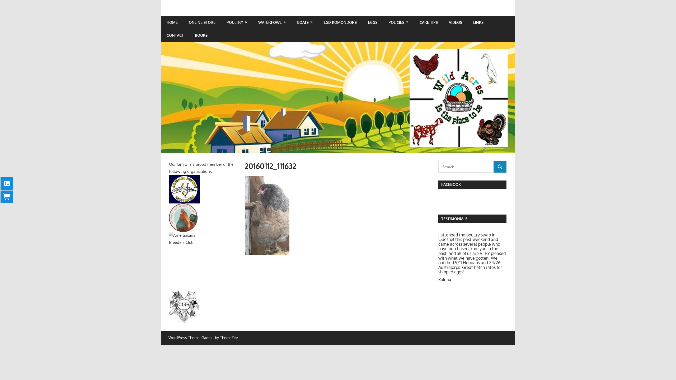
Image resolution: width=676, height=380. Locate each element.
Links (478, 22)
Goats (303, 22)
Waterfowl (269, 22)
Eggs (372, 22)
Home (172, 22)
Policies (396, 22)
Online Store (202, 22)
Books (201, 35)
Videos (455, 22)
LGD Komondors (340, 22)
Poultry (235, 22)
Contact (175, 35)
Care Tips (429, 22)
